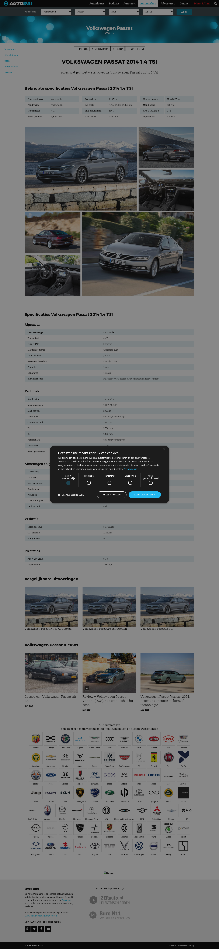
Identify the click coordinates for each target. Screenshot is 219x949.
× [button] (164, 449)
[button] (71, 494)
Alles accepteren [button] (144, 494)
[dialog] (109, 474)
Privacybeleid (130, 468)
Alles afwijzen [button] (112, 494)
